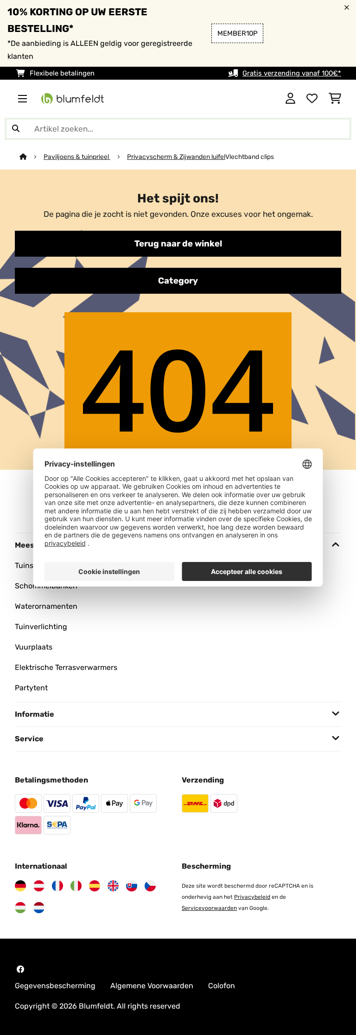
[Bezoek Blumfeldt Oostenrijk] (38, 885)
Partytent (31, 687)
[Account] (290, 98)
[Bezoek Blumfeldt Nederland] (38, 907)
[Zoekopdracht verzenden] (15, 128)
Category (178, 281)
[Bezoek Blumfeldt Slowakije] (131, 885)
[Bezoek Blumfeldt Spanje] (94, 885)
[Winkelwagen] (335, 98)
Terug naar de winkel (178, 244)
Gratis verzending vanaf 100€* (291, 73)
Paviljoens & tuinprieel (77, 156)
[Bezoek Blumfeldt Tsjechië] (150, 885)
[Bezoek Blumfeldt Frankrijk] (57, 885)
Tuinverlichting (41, 626)
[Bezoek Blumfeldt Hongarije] (20, 907)
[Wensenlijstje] (312, 98)
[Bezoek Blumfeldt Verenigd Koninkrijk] (113, 885)
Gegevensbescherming (55, 985)
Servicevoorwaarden (209, 908)
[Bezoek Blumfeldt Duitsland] (20, 885)
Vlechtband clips (249, 156)
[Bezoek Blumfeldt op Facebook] (20, 969)
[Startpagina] (31, 156)
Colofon (221, 985)
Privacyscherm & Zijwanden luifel (176, 156)
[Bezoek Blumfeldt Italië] (76, 885)
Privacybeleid (252, 897)
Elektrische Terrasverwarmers (66, 667)
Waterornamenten (46, 606)
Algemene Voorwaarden (151, 985)
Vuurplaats (33, 647)
